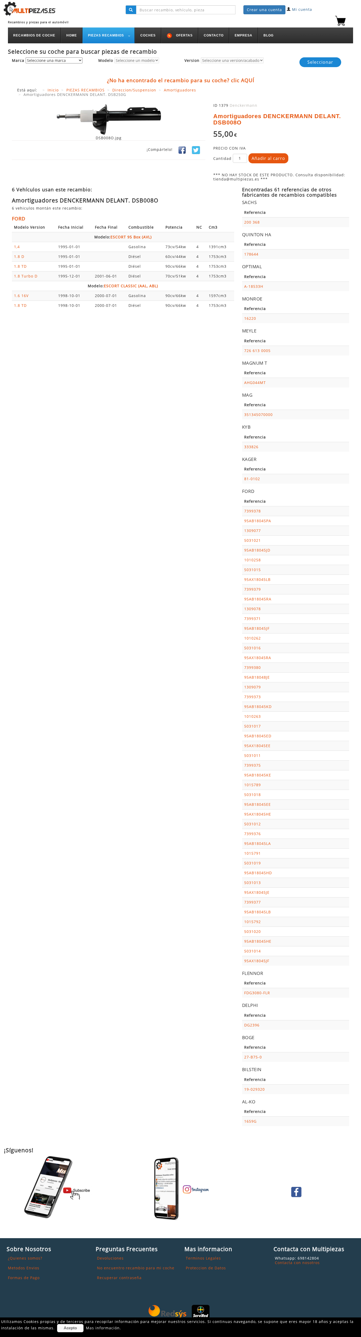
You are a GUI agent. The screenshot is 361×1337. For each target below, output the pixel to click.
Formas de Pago (24, 1277)
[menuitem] (34, 35)
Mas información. (103, 1327)
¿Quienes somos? (25, 1258)
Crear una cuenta (264, 9)
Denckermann (243, 105)
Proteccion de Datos (206, 1267)
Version (192, 60)
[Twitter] (196, 149)
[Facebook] (182, 149)
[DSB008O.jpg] (108, 119)
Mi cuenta (302, 9)
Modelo (105, 60)
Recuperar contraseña (119, 1277)
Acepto (70, 1328)
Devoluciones (110, 1258)
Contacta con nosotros (297, 1262)
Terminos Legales (203, 1258)
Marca (18, 60)
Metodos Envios (23, 1267)
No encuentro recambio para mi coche (135, 1267)
